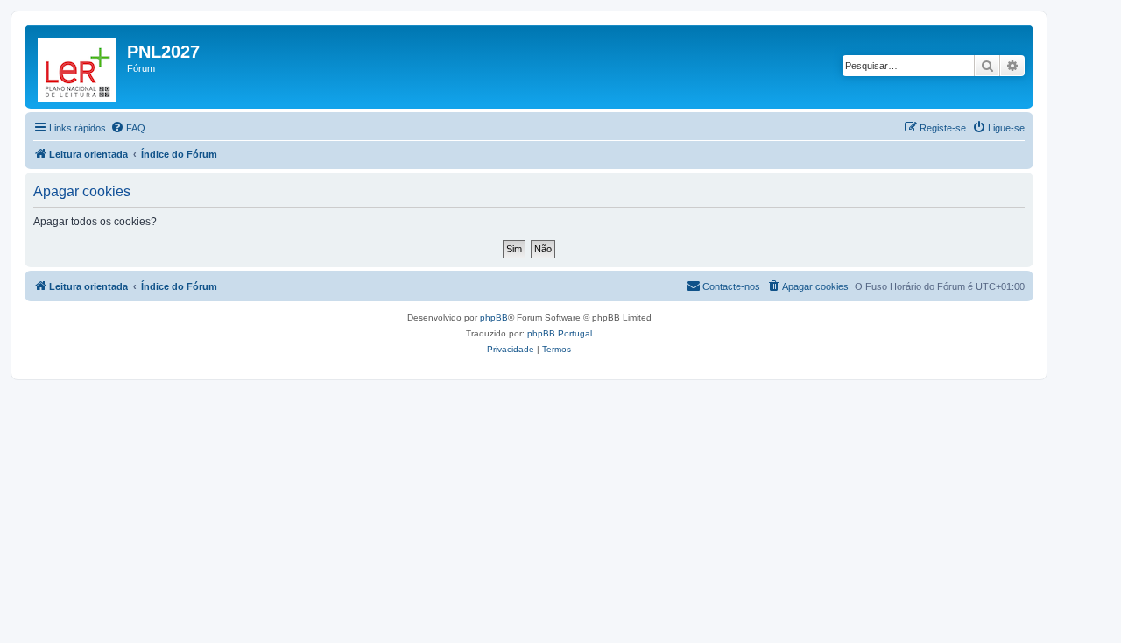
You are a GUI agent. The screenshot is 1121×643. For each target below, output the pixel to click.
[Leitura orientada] (78, 66)
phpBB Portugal (559, 333)
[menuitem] (127, 127)
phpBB (494, 317)
